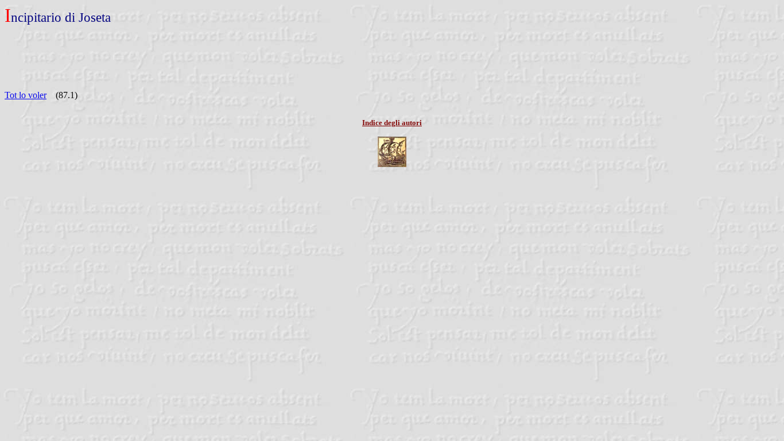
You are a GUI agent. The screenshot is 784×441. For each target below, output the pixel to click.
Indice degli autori (392, 122)
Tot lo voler (25, 95)
